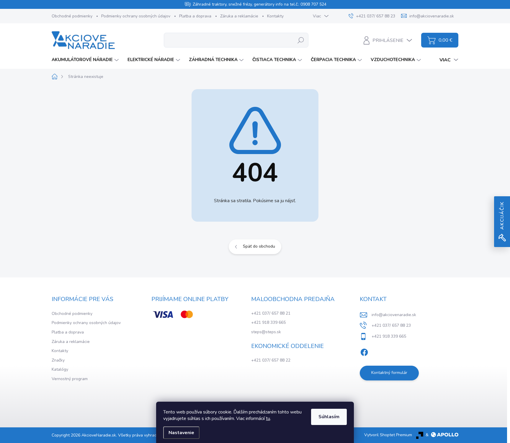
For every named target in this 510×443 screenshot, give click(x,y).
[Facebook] (364, 351)
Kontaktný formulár (389, 372)
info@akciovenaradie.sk (394, 315)
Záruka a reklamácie (239, 16)
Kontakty (275, 16)
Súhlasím (328, 416)
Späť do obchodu (259, 246)
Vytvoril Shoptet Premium (388, 435)
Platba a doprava (195, 16)
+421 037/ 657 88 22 (270, 360)
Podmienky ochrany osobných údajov (135, 16)
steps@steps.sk (266, 332)
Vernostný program (70, 379)
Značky (58, 360)
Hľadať (301, 40)
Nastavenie (181, 432)
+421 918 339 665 (268, 322)
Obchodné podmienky (72, 16)
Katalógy (60, 369)
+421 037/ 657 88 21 (270, 313)
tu (268, 418)
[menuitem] (86, 59)
